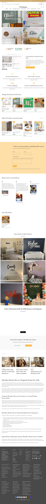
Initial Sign (3, 475)
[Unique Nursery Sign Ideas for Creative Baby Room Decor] (8, 362)
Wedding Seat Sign (25, 470)
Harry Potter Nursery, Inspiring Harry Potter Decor (37, 478)
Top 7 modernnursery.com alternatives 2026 (36, 371)
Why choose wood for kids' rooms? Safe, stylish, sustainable (22, 371)
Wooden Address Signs (5, 487)
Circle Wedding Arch (36, 470)
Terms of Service (35, 168)
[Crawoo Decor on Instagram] (32, 458)
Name (14, 151)
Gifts (28, 8)
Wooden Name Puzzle (26, 487)
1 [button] (22, 204)
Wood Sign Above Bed (36, 464)
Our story (20, 454)
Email (25, 151)
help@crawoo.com (4, 2)
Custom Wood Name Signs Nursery (27, 482)
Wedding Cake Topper (26, 467)
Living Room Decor (4, 470)
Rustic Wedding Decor (26, 464)
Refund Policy (28, 455)
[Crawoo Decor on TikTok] (39, 458)
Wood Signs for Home (5, 471)
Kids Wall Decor (15, 476)
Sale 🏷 (38, 8)
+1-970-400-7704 (41, 2)
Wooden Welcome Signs (26, 476)
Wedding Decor (16, 8)
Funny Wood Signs (4, 486)
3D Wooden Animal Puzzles (27, 485)
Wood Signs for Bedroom (5, 467)
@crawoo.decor (23, 311)
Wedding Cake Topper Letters (27, 473)
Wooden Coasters (15, 466)
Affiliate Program (9, 4)
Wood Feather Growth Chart (27, 491)
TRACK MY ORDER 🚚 (16, 4)
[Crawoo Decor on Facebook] (34, 458)
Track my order (15, 452)
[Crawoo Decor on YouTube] (36, 458)
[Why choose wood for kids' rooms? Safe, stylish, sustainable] (23, 362)
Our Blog (20, 453)
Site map (27, 458)
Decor (7, 8)
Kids (10, 8)
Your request (16, 156)
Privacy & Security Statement (28, 452)
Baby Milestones (4, 481)
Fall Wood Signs (4, 489)
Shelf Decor (3, 493)
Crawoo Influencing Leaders (14, 459)
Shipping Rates (15, 455)
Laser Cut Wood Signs (5, 484)
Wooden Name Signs (36, 466)
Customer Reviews (15, 453)
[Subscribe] (40, 455)
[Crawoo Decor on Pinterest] (37, 458)
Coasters (14, 493)
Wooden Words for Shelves (27, 484)
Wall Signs (14, 470)
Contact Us (20, 451)
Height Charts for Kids (16, 487)
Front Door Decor (15, 483)
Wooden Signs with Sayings (6, 490)
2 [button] (23, 204)
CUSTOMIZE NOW (30, 67)
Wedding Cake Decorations (37, 473)
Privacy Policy (30, 168)
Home (3, 4)
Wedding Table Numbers (16, 464)
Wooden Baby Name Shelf (26, 494)
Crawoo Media (15, 461)
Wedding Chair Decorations (27, 466)
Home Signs (14, 467)
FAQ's (13, 456)
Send (15, 166)
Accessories (23, 8)
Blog (5, 4)
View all (42, 94)
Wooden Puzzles (15, 490)
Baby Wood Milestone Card (27, 488)
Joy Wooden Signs (15, 481)
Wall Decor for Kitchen (16, 484)
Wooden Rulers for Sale (16, 489)
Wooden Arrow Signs (36, 476)
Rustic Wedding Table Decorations (5, 474)
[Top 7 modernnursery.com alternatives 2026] (37, 362)
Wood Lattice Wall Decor (5, 483)
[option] (23, 0)
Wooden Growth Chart (16, 486)
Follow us (23, 332)
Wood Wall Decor (36, 467)
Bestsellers (33, 8)
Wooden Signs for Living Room (6, 468)
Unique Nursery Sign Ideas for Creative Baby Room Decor (8, 371)
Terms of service (28, 454)
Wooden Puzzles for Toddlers (17, 473)
